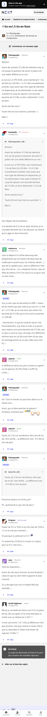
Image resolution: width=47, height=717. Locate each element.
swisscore (12, 248)
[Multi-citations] (3, 124)
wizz (10, 560)
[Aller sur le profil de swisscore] (4, 249)
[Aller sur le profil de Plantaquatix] (3, 35)
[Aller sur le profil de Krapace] (4, 521)
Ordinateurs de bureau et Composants (21, 37)
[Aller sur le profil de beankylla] (4, 133)
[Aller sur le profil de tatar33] (4, 360)
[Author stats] (44, 56)
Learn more (5, 4)
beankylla (12, 132)
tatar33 (11, 359)
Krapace (11, 520)
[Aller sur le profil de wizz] (4, 561)
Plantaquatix (15, 33)
